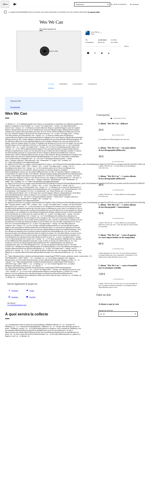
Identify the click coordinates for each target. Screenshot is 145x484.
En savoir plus (15, 107)
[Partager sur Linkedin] (108, 53)
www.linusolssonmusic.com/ (16, 305)
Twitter (31, 291)
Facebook (14, 291)
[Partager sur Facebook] (95, 53)
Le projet (51, 84)
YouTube (32, 297)
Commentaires (78, 84)
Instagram (14, 297)
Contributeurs (92, 84)
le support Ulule (94, 12)
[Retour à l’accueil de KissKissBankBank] (13, 4)
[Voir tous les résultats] (108, 4)
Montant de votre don (106, 310)
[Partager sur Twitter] (102, 53)
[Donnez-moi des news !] (88, 53)
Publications (63, 84)
